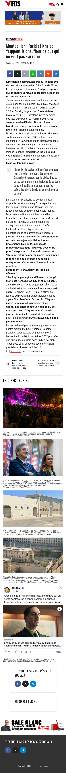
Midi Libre (15, 351)
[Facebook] (18, 684)
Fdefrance (10, 63)
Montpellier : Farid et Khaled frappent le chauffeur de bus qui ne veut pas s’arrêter (32, 51)
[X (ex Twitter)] (25, 684)
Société (19, 39)
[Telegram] (33, 684)
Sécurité (11, 39)
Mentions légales (41, 766)
